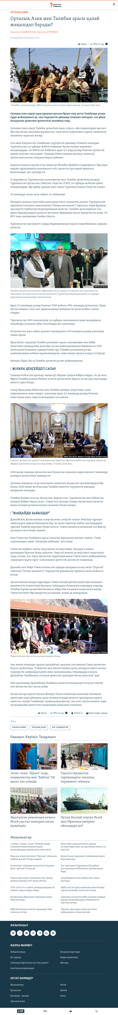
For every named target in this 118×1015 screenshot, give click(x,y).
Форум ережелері (69, 957)
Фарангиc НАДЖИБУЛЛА (23, 32)
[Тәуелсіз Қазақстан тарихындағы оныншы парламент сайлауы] (84, 756)
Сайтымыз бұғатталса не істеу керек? (29, 963)
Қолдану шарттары (70, 952)
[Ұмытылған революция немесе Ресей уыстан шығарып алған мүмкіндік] (33, 800)
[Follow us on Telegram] (39, 933)
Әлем (63, 996)
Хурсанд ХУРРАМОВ (47, 32)
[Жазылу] (53, 933)
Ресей (63, 985)
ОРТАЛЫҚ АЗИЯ (19, 12)
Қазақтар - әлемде (19, 996)
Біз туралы (15, 957)
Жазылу (64, 963)
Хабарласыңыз (17, 952)
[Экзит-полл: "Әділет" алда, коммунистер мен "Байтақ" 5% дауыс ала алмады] (33, 756)
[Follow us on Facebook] (13, 933)
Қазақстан (15, 990)
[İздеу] (96, 1011)
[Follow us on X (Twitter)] (19, 933)
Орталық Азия (17, 1001)
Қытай (63, 990)
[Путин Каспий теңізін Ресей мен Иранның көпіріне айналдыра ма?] (84, 800)
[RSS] (46, 933)
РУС (45, 1011)
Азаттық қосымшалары (22, 968)
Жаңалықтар (17, 985)
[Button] (82, 44)
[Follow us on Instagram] (33, 933)
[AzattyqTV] (70, 1011)
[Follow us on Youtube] (26, 933)
